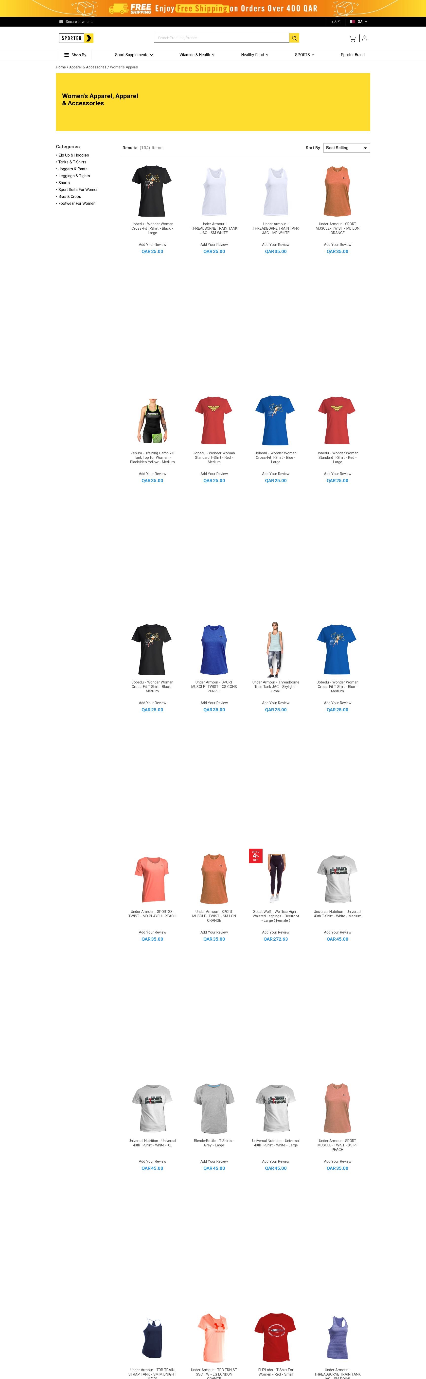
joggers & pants (73, 169)
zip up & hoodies (73, 155)
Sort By (313, 147)
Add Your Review (152, 244)
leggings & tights (74, 176)
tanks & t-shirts (72, 162)
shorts (64, 182)
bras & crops (69, 196)
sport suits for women (78, 189)
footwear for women (76, 203)
